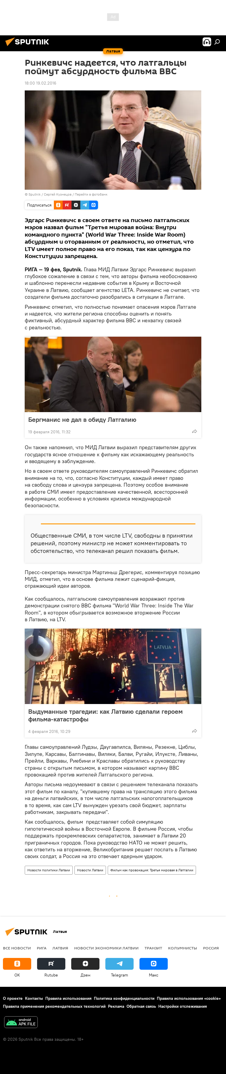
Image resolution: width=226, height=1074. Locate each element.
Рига (41, 948)
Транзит (153, 948)
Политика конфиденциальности (124, 998)
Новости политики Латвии (48, 870)
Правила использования (68, 998)
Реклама (116, 1006)
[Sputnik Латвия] (29, 46)
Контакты (34, 998)
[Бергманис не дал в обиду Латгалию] (113, 374)
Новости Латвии (90, 870)
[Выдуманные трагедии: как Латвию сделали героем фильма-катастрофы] (113, 666)
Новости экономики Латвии (106, 948)
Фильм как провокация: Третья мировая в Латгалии (151, 870)
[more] (194, 431)
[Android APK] (21, 1023)
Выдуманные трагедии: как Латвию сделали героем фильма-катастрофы (105, 715)
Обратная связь (141, 1006)
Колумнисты (182, 948)
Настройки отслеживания (182, 1006)
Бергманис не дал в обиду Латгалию (82, 419)
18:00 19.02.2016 (40, 83)
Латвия (60, 948)
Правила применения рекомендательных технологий (54, 1006)
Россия (211, 948)
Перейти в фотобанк (91, 194)
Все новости (17, 948)
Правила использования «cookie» (189, 998)
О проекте (13, 998)
